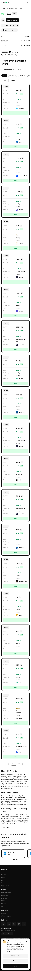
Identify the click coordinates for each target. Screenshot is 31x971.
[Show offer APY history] (21, 90)
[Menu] (27, 2)
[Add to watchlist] (3, 20)
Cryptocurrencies (6, 892)
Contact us (4, 913)
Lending (3, 877)
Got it (15, 966)
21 (4, 75)
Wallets (3, 901)
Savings (3, 872)
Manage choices (15, 956)
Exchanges (4, 895)
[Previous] (8, 764)
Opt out (15, 961)
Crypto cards (5, 885)
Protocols (4, 898)
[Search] (23, 2)
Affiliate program (6, 916)
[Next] (22, 764)
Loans (3, 883)
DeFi (2, 880)
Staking (3, 874)
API (2, 906)
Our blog (3, 903)
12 (12, 75)
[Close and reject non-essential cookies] (26, 941)
